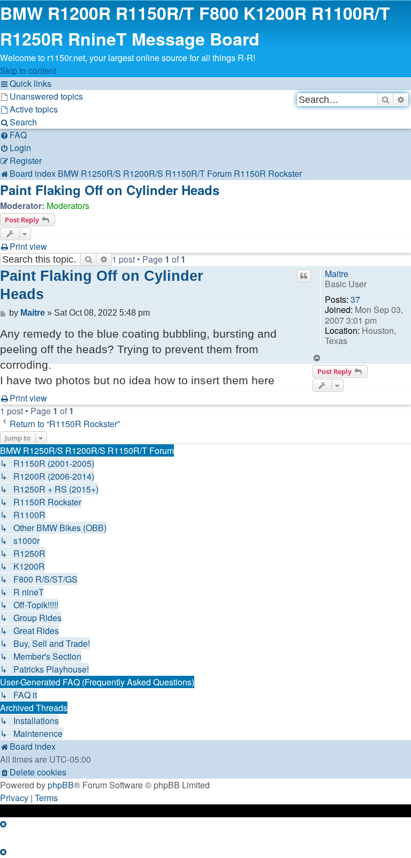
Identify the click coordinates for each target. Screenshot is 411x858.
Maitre (336, 273)
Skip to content (28, 70)
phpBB (61, 785)
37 (355, 299)
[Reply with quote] (304, 276)
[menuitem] (41, 96)
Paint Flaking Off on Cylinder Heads (109, 190)
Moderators (68, 205)
